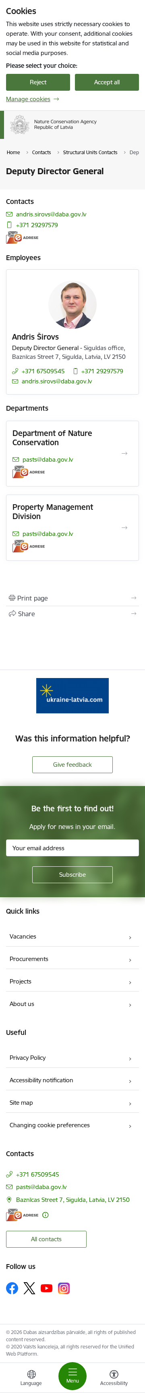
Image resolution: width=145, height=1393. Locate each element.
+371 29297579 (37, 225)
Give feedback (72, 764)
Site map (21, 1102)
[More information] (45, 1215)
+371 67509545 (43, 371)
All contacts (46, 1239)
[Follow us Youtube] (47, 1288)
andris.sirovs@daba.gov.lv (51, 214)
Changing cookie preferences (50, 1125)
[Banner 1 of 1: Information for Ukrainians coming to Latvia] (72, 695)
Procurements (29, 959)
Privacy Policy (28, 1057)
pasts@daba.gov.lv (48, 459)
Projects (20, 981)
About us (22, 1004)
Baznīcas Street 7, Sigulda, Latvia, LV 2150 (73, 1200)
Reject (38, 82)
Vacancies (23, 936)
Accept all (107, 82)
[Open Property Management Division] (124, 528)
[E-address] (22, 237)
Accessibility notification (41, 1080)
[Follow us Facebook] (12, 1288)
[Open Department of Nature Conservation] (124, 454)
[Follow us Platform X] (29, 1288)
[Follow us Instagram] (64, 1288)
